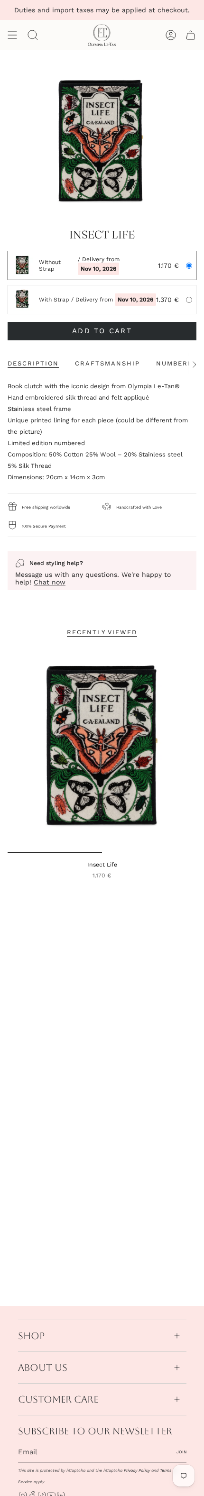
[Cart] (191, 35)
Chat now (49, 582)
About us (42, 1367)
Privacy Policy (137, 1470)
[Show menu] (12, 35)
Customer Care (58, 1399)
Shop (31, 1335)
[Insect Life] (102, 749)
